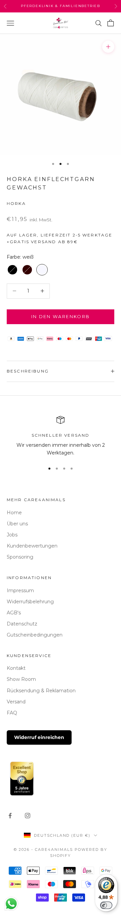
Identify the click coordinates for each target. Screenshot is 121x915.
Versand (16, 702)
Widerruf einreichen (39, 737)
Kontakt (16, 668)
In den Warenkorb (60, 316)
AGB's (14, 613)
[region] (60, 436)
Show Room (21, 679)
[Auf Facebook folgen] (10, 815)
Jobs (12, 535)
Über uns (17, 524)
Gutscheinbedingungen (35, 635)
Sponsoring (20, 557)
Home (14, 513)
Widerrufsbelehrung (30, 602)
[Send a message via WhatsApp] (11, 904)
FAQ (12, 713)
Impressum (20, 590)
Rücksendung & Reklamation (41, 691)
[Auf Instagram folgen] (27, 815)
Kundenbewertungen (32, 546)
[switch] (106, 905)
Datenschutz (22, 624)
